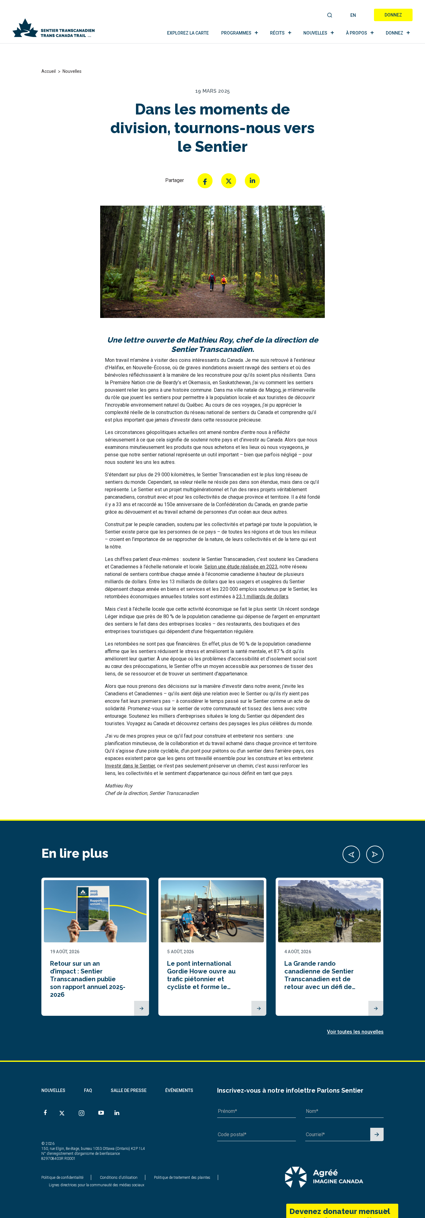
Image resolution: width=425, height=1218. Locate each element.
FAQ (88, 1090)
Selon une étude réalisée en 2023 (241, 567)
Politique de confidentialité (62, 1177)
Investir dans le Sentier (130, 766)
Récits (277, 32)
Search (330, 15)
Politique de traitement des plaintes (182, 1177)
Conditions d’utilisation (119, 1177)
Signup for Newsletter (377, 1134)
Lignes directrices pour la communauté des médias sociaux (96, 1185)
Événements (179, 1090)
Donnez (393, 14)
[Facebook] (205, 180)
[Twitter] (228, 180)
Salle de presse (129, 1090)
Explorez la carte (188, 32)
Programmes (236, 32)
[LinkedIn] (252, 180)
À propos (356, 32)
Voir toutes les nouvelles (355, 1032)
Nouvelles (315, 32)
